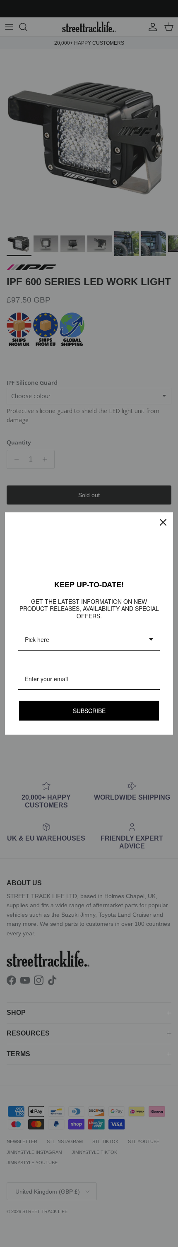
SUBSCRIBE (89, 710)
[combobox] (89, 640)
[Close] (163, 522)
